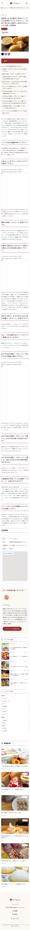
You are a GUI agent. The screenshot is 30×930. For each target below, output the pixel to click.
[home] (15, 3)
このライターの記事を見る (12, 629)
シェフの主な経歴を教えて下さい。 (12, 66)
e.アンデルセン (11, 209)
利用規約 (15, 914)
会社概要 (15, 911)
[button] (27, 3)
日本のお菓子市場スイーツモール (15, 907)
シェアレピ (15, 904)
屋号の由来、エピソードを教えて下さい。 (14, 74)
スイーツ (6, 7)
